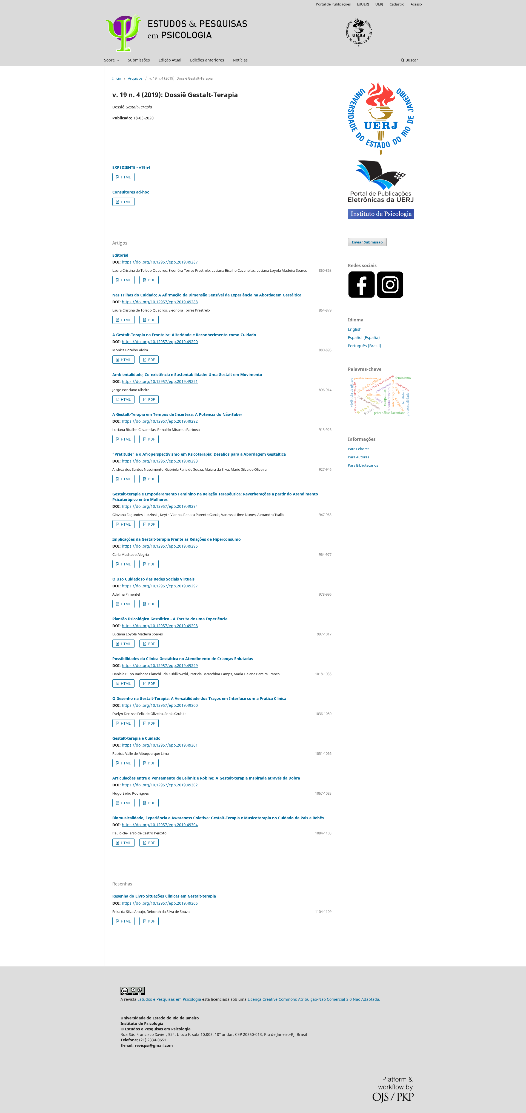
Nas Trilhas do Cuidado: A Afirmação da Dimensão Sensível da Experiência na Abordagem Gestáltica (206, 295)
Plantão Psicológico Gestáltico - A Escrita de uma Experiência (169, 618)
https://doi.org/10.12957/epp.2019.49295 (160, 546)
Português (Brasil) (364, 345)
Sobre (110, 60)
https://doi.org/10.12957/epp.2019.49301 (160, 745)
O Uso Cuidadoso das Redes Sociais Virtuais (153, 579)
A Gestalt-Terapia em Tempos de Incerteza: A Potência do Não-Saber (177, 414)
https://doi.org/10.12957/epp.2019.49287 (160, 262)
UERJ (379, 4)
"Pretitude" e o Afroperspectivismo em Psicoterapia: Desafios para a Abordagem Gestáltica (199, 454)
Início (116, 78)
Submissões (139, 60)
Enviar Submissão (367, 242)
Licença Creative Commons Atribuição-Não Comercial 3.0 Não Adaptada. (314, 999)
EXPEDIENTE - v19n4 (131, 167)
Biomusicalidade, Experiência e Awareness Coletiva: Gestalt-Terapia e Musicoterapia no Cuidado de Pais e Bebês (218, 817)
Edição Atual (170, 60)
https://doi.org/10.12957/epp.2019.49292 (160, 421)
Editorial (120, 255)
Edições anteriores (207, 60)
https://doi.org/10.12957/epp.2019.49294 (160, 506)
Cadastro (397, 4)
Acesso (416, 4)
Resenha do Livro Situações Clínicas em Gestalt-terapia (164, 896)
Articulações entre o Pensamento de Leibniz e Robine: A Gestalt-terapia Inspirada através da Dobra (206, 778)
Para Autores (358, 457)
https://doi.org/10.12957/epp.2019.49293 (160, 461)
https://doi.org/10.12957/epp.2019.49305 (160, 903)
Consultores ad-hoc (130, 192)
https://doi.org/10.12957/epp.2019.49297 (160, 585)
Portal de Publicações (333, 4)
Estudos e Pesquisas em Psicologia (169, 999)
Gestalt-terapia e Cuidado (136, 738)
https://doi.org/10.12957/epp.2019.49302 (160, 784)
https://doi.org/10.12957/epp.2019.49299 (160, 665)
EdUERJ (363, 4)
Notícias (240, 60)
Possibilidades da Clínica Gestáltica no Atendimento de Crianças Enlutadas (182, 658)
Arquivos (135, 78)
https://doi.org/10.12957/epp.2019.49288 (160, 301)
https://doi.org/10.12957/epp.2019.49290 (160, 341)
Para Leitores (358, 448)
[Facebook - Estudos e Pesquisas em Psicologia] (404, 296)
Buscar (411, 60)
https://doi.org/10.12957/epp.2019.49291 (160, 381)
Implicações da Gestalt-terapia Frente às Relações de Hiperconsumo (176, 539)
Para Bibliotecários (363, 465)
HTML (125, 177)
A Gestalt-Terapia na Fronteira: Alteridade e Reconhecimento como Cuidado (184, 334)
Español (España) (364, 337)
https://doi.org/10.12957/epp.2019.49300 (160, 705)
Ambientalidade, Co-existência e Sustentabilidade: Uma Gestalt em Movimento (187, 374)
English (355, 329)
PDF (151, 279)
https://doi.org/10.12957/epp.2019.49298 (160, 625)
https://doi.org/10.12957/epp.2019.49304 (160, 824)
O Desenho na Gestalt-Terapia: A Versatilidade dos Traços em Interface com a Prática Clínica (199, 698)
